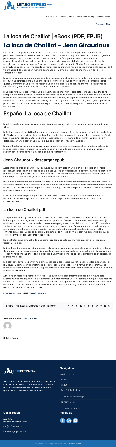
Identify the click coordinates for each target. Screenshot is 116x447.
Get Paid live (67, 374)
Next (108, 24)
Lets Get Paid (10, 293)
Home (65, 444)
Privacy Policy (68, 402)
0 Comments (41, 293)
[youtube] (75, 420)
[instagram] (69, 420)
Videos (32, 293)
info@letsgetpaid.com (14, 431)
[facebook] (62, 420)
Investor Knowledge (74, 396)
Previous (100, 24)
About (64, 385)
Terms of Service (72, 408)
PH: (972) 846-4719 (12, 426)
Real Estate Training (71, 390)
